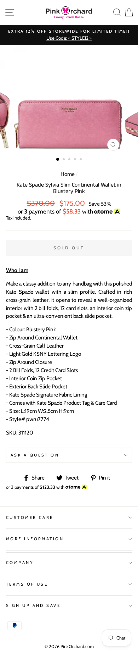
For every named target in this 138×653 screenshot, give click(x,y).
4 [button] (75, 160)
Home (68, 174)
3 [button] (70, 160)
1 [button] (58, 159)
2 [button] (64, 160)
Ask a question (35, 455)
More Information (35, 538)
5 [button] (81, 160)
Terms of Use (27, 584)
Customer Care (29, 517)
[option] (69, 34)
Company (20, 562)
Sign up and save (33, 605)
